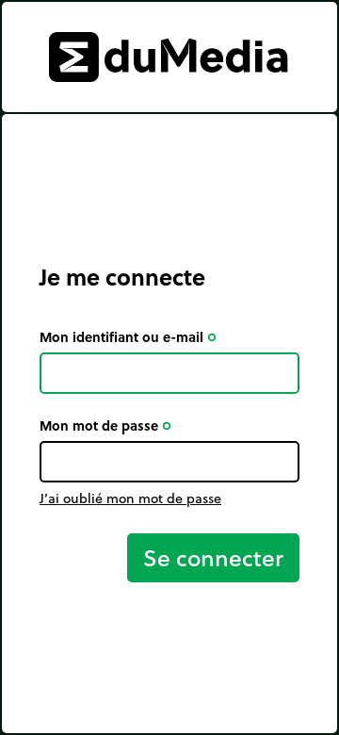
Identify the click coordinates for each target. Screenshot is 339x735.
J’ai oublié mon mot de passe (130, 498)
